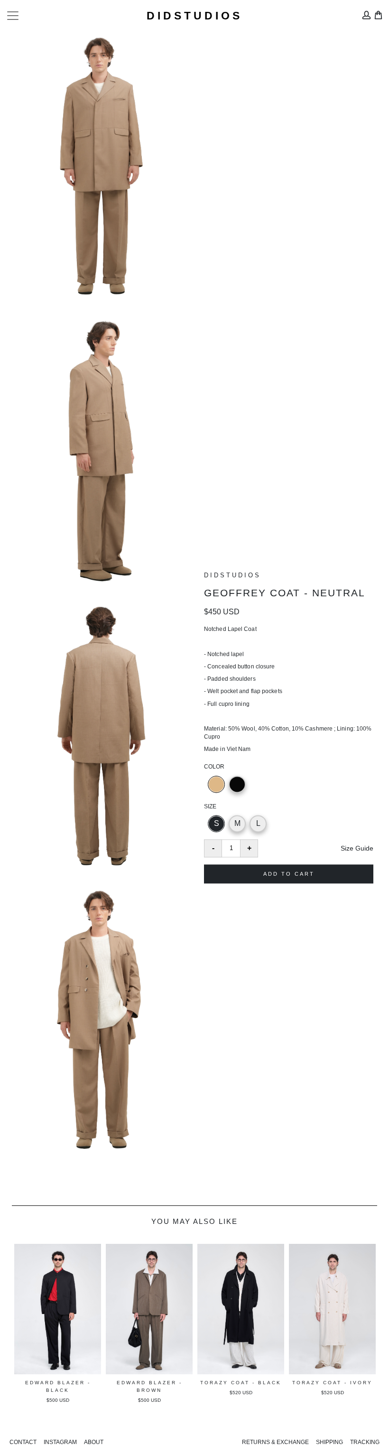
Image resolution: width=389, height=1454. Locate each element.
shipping (329, 1442)
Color (214, 767)
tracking (365, 1442)
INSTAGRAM (60, 1442)
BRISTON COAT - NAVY (332, 1382)
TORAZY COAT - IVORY (241, 1382)
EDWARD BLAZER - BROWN (58, 1386)
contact (23, 1442)
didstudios (194, 15)
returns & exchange (275, 1442)
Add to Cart (289, 874)
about (93, 1442)
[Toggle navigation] (13, 16)
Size (210, 806)
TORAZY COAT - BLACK (149, 1382)
